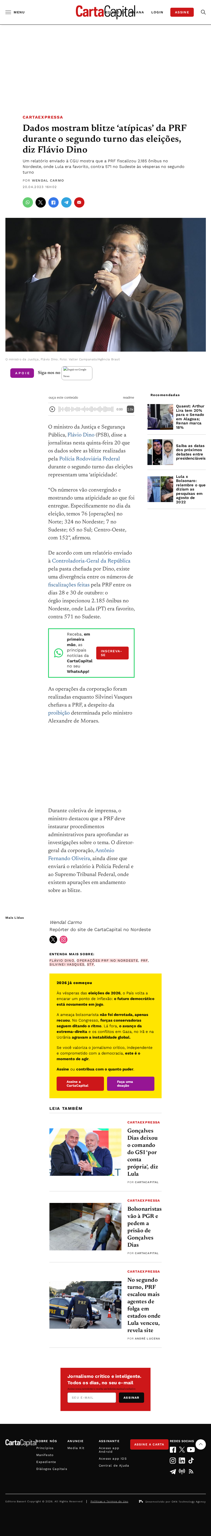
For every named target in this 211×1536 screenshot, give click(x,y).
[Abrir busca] (203, 12)
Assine (182, 12)
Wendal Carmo (48, 180)
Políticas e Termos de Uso (109, 1501)
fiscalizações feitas (69, 585)
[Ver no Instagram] (63, 939)
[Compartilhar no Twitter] (41, 202)
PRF (144, 960)
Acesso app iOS (113, 1458)
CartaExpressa (43, 117)
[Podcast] (182, 1471)
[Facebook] (173, 1450)
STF (90, 964)
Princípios (45, 1448)
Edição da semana (124, 12)
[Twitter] (182, 1449)
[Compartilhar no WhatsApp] (28, 202)
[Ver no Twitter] (53, 939)
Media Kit (75, 1448)
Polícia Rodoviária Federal (89, 459)
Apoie (22, 373)
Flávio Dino (80, 435)
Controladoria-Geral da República (91, 561)
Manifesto (45, 1455)
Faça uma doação (125, 1083)
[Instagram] (173, 1460)
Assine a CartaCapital (77, 1083)
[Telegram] (173, 1471)
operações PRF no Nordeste (107, 960)
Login (157, 12)
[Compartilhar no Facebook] (53, 202)
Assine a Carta (149, 1444)
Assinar (131, 1397)
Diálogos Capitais (51, 1469)
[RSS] (191, 1471)
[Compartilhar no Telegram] (66, 202)
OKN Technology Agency (189, 1501)
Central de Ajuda (114, 1465)
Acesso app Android (109, 1449)
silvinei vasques (67, 964)
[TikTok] (191, 1460)
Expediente (46, 1462)
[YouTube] (191, 1449)
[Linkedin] (182, 1460)
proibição (59, 713)
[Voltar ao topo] (201, 1444)
